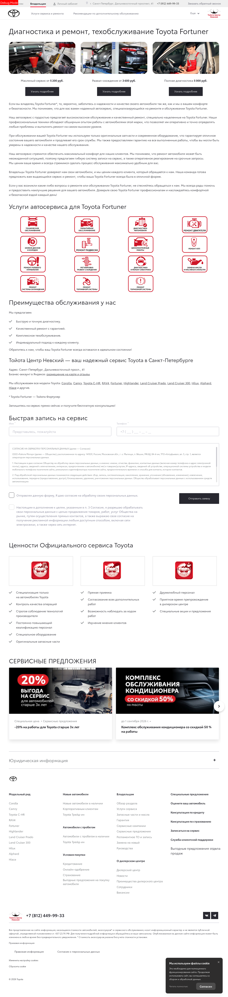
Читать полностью (178, 986)
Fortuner (116, 383)
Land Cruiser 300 (178, 383)
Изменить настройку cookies (23, 960)
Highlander (131, 383)
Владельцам (38, 3)
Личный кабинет (67, 3)
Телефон (122, 423)
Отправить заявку (199, 498)
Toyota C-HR (91, 383)
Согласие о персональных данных (78, 951)
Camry (77, 383)
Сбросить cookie (17, 966)
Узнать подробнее (42, 91)
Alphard (205, 383)
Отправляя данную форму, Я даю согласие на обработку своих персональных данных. (77, 495)
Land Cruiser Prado (153, 383)
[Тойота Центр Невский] (214, 13)
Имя (11, 423)
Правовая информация (22, 942)
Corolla (66, 383)
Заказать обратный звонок (204, 3)
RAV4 (105, 383)
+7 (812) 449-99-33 (168, 3)
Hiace (12, 387)
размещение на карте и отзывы (68, 374)
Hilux (195, 383)
